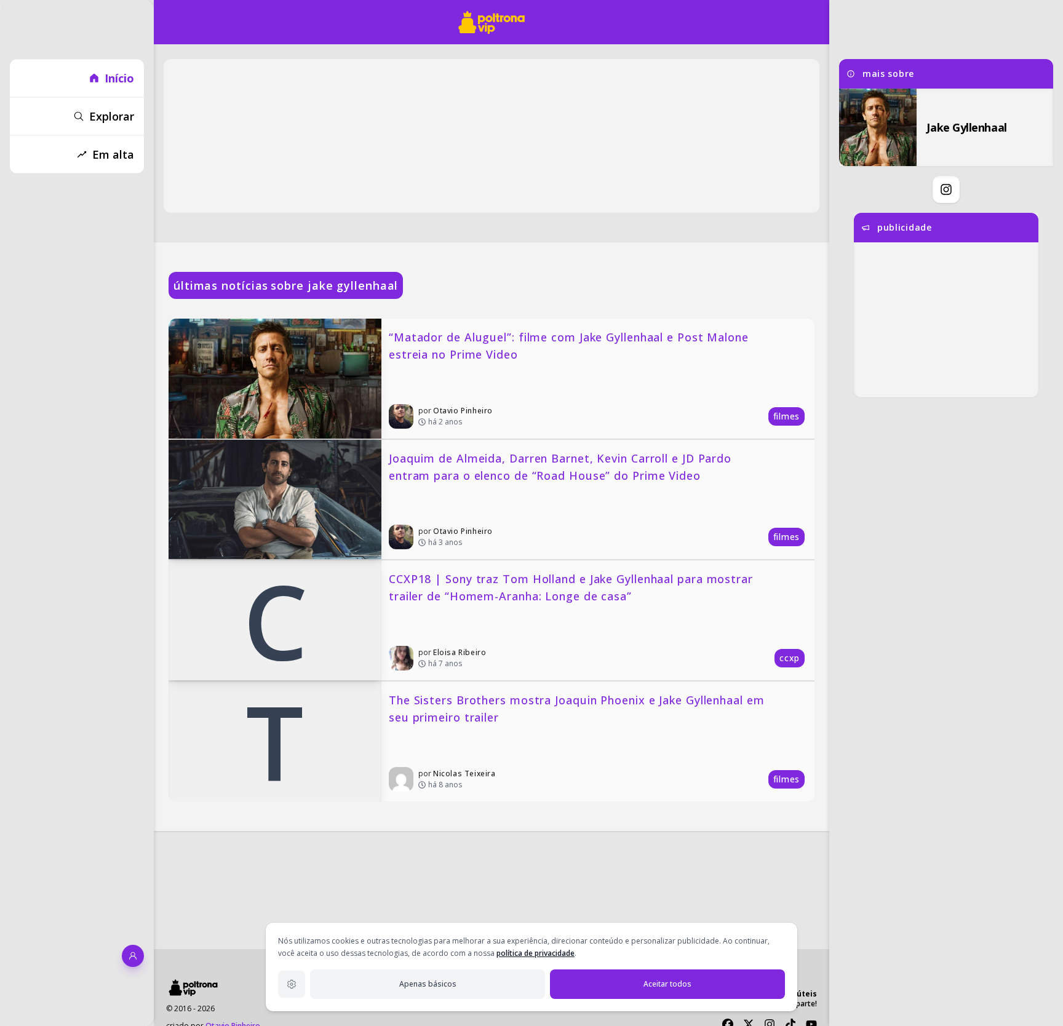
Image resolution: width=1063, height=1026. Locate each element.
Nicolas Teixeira (464, 773)
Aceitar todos (667, 984)
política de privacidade (535, 953)
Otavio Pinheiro (463, 410)
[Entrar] (133, 956)
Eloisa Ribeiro (459, 652)
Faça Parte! (798, 1003)
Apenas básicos (427, 984)
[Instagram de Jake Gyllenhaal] (946, 189)
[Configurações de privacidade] (291, 984)
